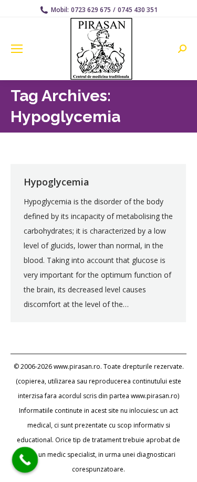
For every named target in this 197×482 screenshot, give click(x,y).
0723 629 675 (91, 9)
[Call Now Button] (25, 460)
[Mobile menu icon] (17, 48)
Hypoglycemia (56, 182)
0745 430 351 (138, 9)
